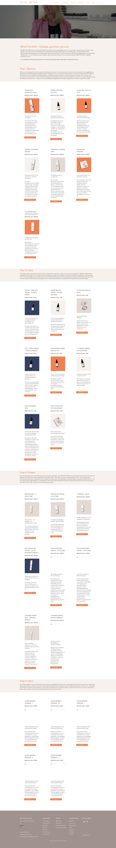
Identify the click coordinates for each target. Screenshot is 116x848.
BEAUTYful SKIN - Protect (31, 499)
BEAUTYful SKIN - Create (31, 706)
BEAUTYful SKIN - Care (30, 297)
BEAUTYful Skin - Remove (31, 95)
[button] (59, 2)
